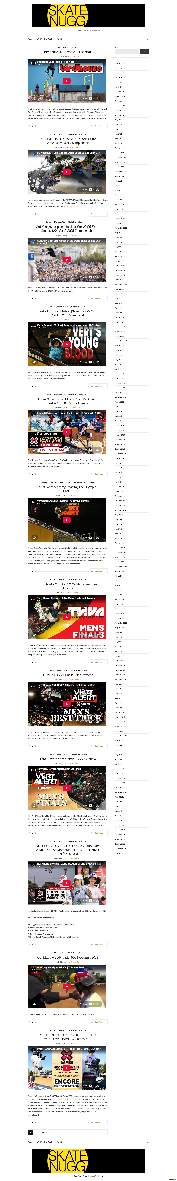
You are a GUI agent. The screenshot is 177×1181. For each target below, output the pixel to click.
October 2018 (120, 505)
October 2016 (120, 618)
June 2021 (118, 355)
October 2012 (120, 844)
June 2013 (118, 806)
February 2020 (120, 430)
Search (117, 47)
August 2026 (119, 63)
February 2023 (120, 261)
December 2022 (120, 270)
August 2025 (119, 120)
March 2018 (119, 538)
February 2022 (120, 317)
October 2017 (120, 562)
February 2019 (120, 487)
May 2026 (118, 77)
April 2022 (118, 308)
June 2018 (118, 524)
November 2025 (121, 106)
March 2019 (119, 482)
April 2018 (118, 534)
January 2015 (120, 717)
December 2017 (120, 552)
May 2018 (118, 529)
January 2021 (120, 378)
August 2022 (119, 289)
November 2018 (121, 501)
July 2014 (118, 745)
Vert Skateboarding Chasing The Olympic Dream (67, 489)
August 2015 (119, 684)
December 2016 (120, 609)
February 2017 (120, 599)
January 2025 (120, 153)
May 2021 (118, 360)
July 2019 (118, 463)
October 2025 (120, 110)
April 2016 (118, 646)
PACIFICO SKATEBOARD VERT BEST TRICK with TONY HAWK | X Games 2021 (68, 1037)
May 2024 (118, 190)
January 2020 (120, 435)
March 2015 (119, 708)
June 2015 (118, 693)
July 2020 (118, 407)
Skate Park (72, 134)
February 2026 (120, 92)
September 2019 (121, 454)
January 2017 (120, 604)
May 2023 (118, 247)
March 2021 (119, 369)
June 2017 (118, 581)
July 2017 (118, 576)
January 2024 (120, 209)
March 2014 (119, 764)
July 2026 (118, 68)
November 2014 (121, 726)
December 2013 (120, 778)
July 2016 (118, 632)
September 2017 (121, 567)
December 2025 (120, 101)
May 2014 (118, 755)
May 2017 (118, 585)
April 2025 (118, 139)
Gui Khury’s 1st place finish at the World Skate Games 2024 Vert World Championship (67, 229)
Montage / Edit (64, 47)
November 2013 (121, 783)
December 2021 (120, 327)
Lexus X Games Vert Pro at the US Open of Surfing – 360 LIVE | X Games (67, 401)
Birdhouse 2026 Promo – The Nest (67, 52)
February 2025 (120, 148)
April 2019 (118, 477)
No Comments (73, 56)
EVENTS (59, 39)
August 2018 (119, 515)
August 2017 (119, 571)
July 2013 (118, 802)
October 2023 (120, 223)
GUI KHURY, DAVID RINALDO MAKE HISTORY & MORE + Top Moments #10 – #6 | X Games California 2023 (68, 850)
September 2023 (121, 228)
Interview (53, 482)
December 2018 (120, 496)
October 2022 (120, 280)
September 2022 (121, 284)
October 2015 (120, 675)
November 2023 (121, 219)
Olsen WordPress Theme (83, 1176)
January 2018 (120, 548)
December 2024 (120, 157)
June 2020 (118, 411)
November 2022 (121, 275)
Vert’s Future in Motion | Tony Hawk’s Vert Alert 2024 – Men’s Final (67, 313)
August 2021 (119, 346)
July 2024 (118, 181)
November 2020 (121, 388)
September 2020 (121, 397)
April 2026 (118, 82)
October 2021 (120, 336)
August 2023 (119, 233)
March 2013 (119, 820)
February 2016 (120, 656)
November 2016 (121, 614)
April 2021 (118, 364)
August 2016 (119, 628)
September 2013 (121, 792)
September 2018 (121, 510)
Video (74, 47)
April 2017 (118, 590)
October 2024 (120, 167)
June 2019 (118, 468)
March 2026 (119, 87)
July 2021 (118, 350)
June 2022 (118, 299)
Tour (81, 134)
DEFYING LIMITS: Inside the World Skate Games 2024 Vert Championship (67, 141)
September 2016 (121, 623)
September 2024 (121, 172)
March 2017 (119, 595)
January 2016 (120, 661)
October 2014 (120, 731)
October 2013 (120, 788)
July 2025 (118, 125)
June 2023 (118, 242)
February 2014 (120, 769)
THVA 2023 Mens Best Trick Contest (68, 675)
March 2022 (119, 313)
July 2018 (118, 520)
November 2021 (121, 331)
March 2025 (119, 143)
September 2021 (121, 341)
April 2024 (118, 195)
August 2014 (119, 741)
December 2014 (120, 722)
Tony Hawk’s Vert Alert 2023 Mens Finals (67, 759)
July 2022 (118, 294)
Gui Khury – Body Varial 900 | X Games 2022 (67, 957)
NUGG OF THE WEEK (44, 39)
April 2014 (118, 759)
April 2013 (118, 816)
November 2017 (121, 557)
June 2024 (118, 186)
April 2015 (118, 703)
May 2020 (118, 416)
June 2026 (118, 73)
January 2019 (120, 491)
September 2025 (121, 115)
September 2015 (121, 679)
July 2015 (118, 689)
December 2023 (120, 214)
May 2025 (118, 134)
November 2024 (121, 162)
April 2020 (118, 421)
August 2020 (119, 402)
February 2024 (120, 204)
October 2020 (120, 393)
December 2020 (120, 383)
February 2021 (120, 374)
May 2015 (118, 698)
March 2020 (119, 425)
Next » (44, 1132)
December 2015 (120, 665)
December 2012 (120, 835)
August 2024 (119, 176)
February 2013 (120, 825)
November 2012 (121, 839)
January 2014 (120, 773)
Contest (49, 134)
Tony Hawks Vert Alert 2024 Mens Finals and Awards (67, 586)
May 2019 (118, 472)
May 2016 (118, 642)
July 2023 (118, 237)
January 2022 (120, 322)
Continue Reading (98, 126)
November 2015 (121, 670)
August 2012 (119, 853)
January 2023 (120, 266)
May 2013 (118, 811)
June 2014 (118, 750)
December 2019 (120, 440)
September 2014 (121, 736)
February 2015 (120, 712)
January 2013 (120, 830)
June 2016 (118, 637)
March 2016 (119, 651)
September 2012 (121, 849)
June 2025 (118, 129)
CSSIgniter (99, 1176)
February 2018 (120, 543)
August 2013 (119, 797)
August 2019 (119, 458)
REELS (30, 39)
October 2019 (120, 449)
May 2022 (118, 303)
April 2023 (118, 251)
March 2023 (119, 256)
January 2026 (120, 96)
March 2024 (119, 200)
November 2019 (121, 444)
